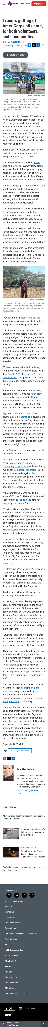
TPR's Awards (10, 988)
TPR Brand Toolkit (12, 923)
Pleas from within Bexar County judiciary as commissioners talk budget (32, 854)
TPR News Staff (11, 977)
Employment (10, 917)
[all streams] (44, 1024)
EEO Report (9, 945)
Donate (39, 4)
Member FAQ (10, 961)
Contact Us (9, 912)
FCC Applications (12, 956)
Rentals (8, 966)
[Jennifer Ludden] (8, 773)
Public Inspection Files (14, 950)
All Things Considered (20, 751)
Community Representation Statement (21, 934)
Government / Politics (28, 847)
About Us (9, 906)
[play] (4, 1024)
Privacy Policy (10, 928)
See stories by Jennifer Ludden (27, 791)
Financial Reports (12, 939)
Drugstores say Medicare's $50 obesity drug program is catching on (32, 832)
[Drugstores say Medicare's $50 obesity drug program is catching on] (11, 833)
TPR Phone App (11, 983)
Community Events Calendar (16, 994)
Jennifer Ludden (17, 42)
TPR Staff (9, 972)
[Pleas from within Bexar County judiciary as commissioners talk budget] (11, 852)
